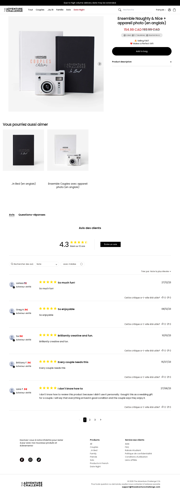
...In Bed (93, 450)
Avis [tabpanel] (11, 214)
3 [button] (95, 419)
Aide (127, 444)
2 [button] (89, 419)
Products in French (99, 463)
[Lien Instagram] (30, 460)
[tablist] (90, 215)
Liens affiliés (131, 460)
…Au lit (50, 9)
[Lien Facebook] (22, 460)
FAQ (127, 447)
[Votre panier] (174, 10)
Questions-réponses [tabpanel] (31, 214)
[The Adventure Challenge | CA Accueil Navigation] (43, 484)
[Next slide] (100, 64)
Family (93, 453)
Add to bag (142, 51)
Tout (30, 9)
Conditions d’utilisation (136, 457)
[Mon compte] (169, 9)
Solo (68, 9)
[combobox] (47, 264)
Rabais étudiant (133, 450)
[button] (163, 297)
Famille (59, 9)
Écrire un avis (110, 244)
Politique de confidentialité (138, 453)
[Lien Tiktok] (39, 460)
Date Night (79, 9)
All (91, 444)
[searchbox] (21, 264)
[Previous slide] (12, 64)
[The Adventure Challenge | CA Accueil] (14, 10)
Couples (40, 9)
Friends (93, 457)
